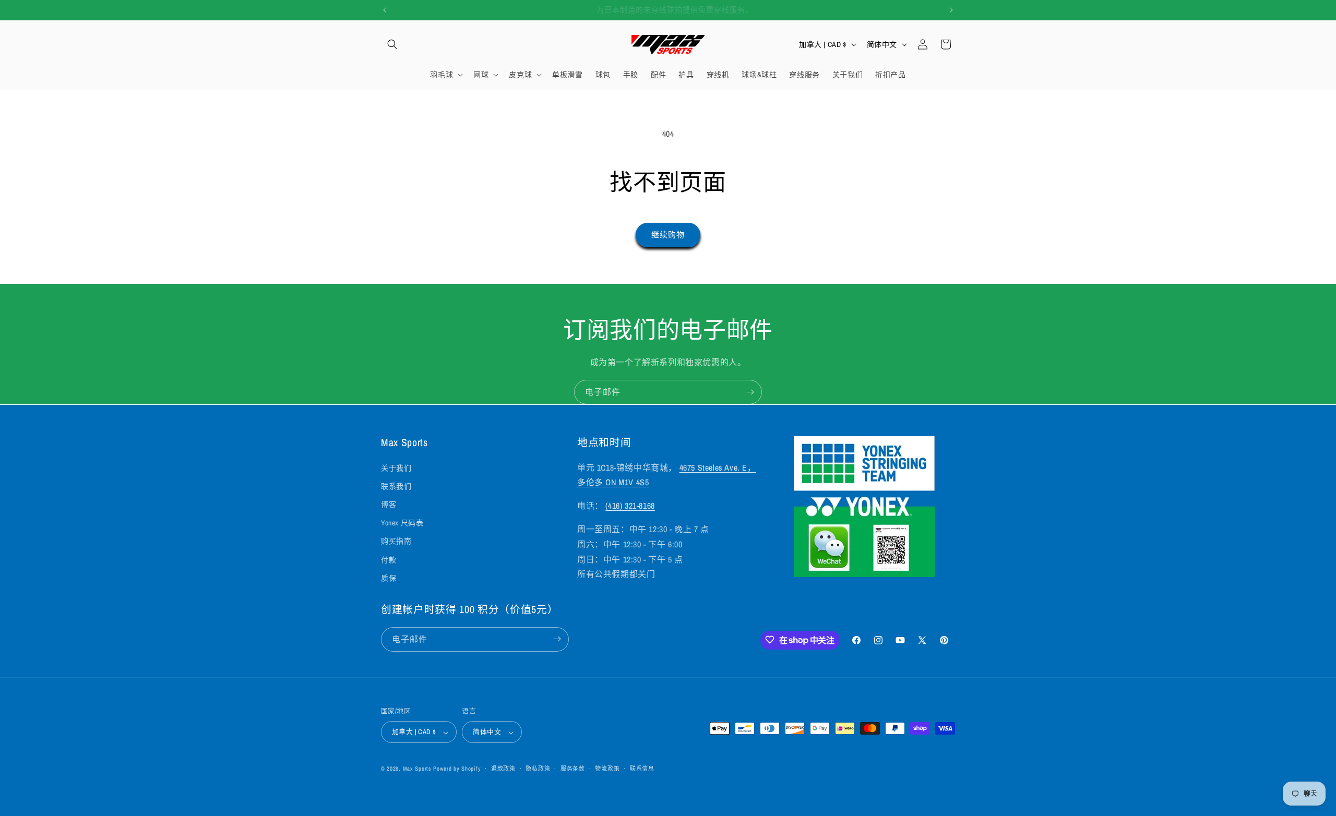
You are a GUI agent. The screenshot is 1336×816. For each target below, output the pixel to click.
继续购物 (668, 234)
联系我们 (396, 485)
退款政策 (503, 768)
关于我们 (396, 467)
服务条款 (572, 768)
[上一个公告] (384, 10)
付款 (388, 559)
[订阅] (749, 392)
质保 (388, 577)
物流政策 (607, 768)
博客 (388, 504)
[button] (392, 44)
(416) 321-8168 (629, 505)
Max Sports (417, 769)
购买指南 (396, 541)
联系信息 (642, 768)
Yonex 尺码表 (402, 522)
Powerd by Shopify (457, 769)
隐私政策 (538, 768)
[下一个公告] (951, 10)
